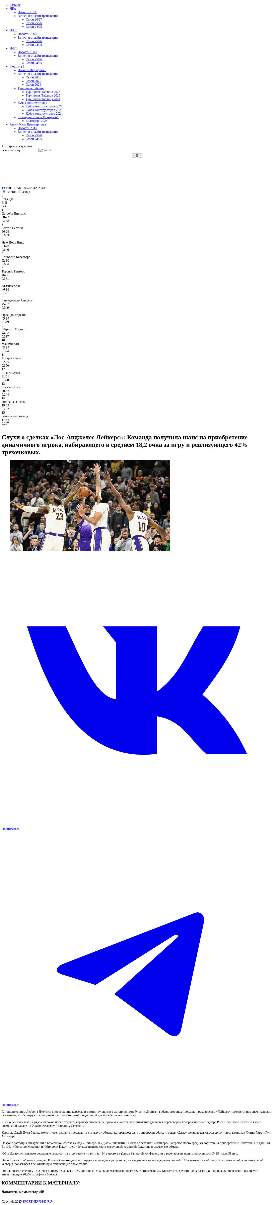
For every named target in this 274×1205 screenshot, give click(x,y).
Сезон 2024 (33, 84)
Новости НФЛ (27, 52)
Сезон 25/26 (34, 23)
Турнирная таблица (31, 88)
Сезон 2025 (33, 81)
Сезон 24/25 (34, 26)
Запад (26, 191)
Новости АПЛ (27, 128)
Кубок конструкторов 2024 (44, 113)
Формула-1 (17, 66)
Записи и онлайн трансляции (38, 15)
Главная (15, 5)
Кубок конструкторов (32, 102)
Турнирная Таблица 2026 (43, 92)
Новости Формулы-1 (32, 70)
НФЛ (13, 48)
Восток (11, 191)
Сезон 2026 (33, 77)
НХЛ (13, 30)
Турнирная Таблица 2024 (43, 99)
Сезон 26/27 (34, 19)
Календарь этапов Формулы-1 (38, 117)
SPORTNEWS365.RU (37, 1201)
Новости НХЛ (27, 34)
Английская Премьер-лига (28, 124)
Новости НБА (27, 12)
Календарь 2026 (36, 120)
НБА (13, 8)
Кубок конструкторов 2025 (44, 110)
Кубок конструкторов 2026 (44, 106)
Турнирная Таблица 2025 (43, 95)
